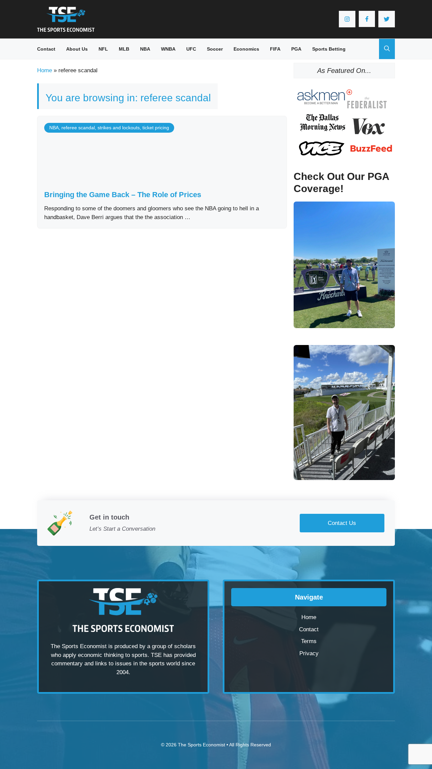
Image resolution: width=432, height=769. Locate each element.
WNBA (168, 49)
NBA (145, 49)
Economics (246, 49)
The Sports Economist (201, 744)
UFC (191, 49)
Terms (309, 641)
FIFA (275, 49)
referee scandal (78, 127)
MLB (124, 49)
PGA (296, 49)
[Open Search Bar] (387, 49)
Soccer (215, 49)
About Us (77, 49)
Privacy (309, 653)
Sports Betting (329, 49)
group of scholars (174, 646)
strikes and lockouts (119, 127)
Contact (46, 49)
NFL (103, 49)
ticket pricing (155, 127)
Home (44, 70)
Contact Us (342, 523)
